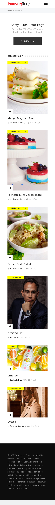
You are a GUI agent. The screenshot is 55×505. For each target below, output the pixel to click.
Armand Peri (15, 332)
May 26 (29, 426)
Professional (16, 277)
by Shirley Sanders (15, 122)
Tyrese (11, 421)
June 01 (29, 268)
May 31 (24, 337)
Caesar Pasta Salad (19, 264)
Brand (12, 346)
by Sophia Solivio (14, 380)
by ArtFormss (13, 337)
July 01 (28, 199)
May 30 (27, 380)
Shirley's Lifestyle (18, 62)
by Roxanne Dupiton (15, 426)
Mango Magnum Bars (20, 118)
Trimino (12, 375)
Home (9, 10)
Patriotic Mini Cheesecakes (24, 194)
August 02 (30, 122)
